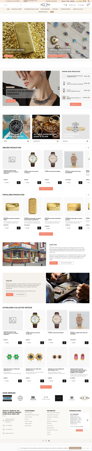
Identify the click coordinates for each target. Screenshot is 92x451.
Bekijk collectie (45, 188)
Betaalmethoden (50, 427)
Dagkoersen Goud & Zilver (52, 414)
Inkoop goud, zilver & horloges (53, 412)
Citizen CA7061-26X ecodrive (52, 171)
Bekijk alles (75, 104)
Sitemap (49, 434)
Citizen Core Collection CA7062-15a (31, 172)
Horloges (55, 9)
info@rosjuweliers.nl (9, 433)
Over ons (63, 1)
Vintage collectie (78, 9)
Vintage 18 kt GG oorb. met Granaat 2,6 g (33, 369)
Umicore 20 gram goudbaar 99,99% (53, 219)
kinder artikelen (42, 11)
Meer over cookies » (86, 448)
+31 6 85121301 (8, 429)
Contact (48, 432)
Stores (67, 1)
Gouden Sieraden (45, 9)
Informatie (72, 1)
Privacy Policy (50, 425)
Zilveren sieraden (65, 9)
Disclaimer (49, 423)
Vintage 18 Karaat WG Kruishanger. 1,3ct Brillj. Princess (11, 172)
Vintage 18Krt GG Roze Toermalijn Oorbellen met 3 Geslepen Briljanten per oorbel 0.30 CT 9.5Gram (78, 370)
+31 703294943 (8, 425)
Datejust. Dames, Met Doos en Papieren (73, 172)
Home (8, 9)
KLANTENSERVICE (20, 294)
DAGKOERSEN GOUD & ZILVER (31, 9)
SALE (52, 11)
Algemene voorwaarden (52, 421)
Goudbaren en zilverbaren (52, 417)
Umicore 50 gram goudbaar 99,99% (12, 219)
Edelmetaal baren (17, 9)
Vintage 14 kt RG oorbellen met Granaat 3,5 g (56, 369)
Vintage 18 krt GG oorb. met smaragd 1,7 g (12, 369)
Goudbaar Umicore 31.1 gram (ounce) (73, 219)
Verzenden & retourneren (52, 430)
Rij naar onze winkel (66, 262)
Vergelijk (7, 182)
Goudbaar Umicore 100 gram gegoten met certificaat (32, 219)
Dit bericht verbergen (75, 448)
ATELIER (10, 294)
